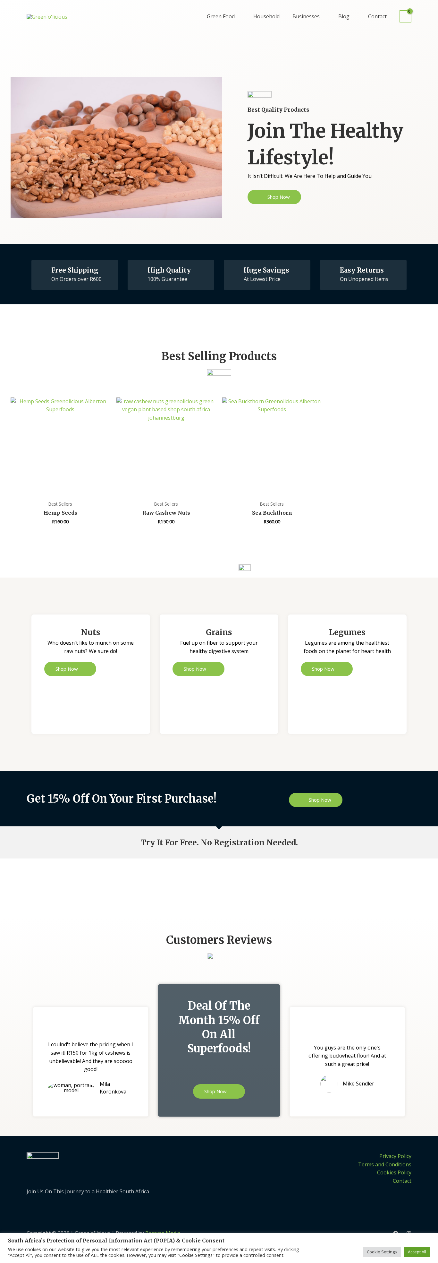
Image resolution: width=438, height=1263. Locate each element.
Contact (377, 16)
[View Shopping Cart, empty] (405, 16)
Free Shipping (74, 270)
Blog (344, 16)
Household (266, 16)
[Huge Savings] (234, 270)
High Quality (169, 270)
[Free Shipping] (42, 270)
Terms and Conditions (384, 1164)
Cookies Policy (394, 1172)
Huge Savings (266, 270)
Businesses (306, 16)
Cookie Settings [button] (382, 1252)
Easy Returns (362, 270)
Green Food (221, 16)
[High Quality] (138, 270)
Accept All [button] (417, 1252)
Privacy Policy (395, 1156)
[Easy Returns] (330, 270)
